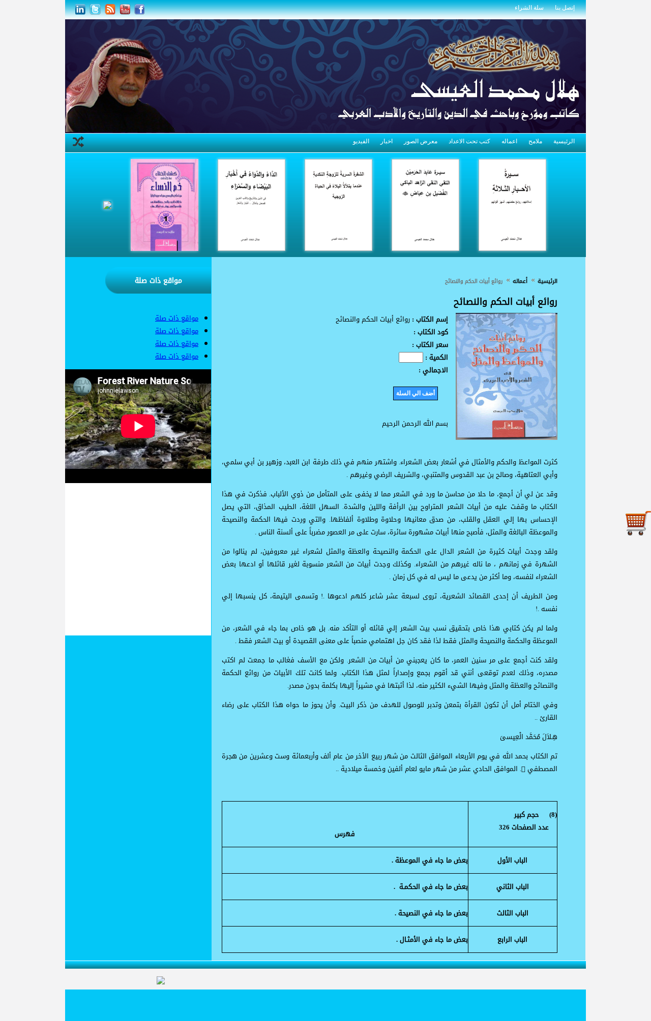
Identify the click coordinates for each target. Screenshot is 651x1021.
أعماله (519, 281)
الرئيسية (564, 141)
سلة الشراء (529, 7)
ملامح (535, 141)
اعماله (509, 141)
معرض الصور (420, 141)
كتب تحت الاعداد (469, 141)
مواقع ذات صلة (158, 281)
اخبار (386, 141)
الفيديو (361, 141)
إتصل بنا (565, 7)
